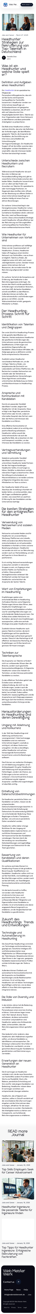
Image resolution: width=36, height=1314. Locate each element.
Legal (25, 1307)
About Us (6, 1307)
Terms (19, 1307)
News (18, 1290)
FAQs (26, 1290)
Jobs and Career (8, 35)
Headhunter (9, 90)
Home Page (8, 1290)
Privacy (13, 1307)
